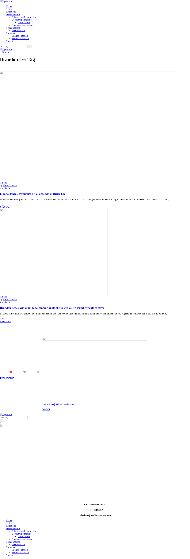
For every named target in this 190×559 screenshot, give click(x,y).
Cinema (3, 182)
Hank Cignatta (10, 185)
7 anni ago (5, 302)
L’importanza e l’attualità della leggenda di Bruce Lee (32, 193)
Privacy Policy (7, 378)
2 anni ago (5, 188)
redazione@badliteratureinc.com (59, 404)
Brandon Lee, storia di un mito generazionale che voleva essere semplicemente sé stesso (52, 307)
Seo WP (46, 409)
